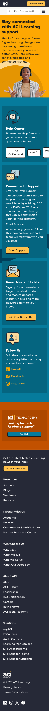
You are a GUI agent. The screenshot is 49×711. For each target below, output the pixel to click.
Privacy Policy (12, 687)
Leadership (10, 592)
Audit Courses (12, 639)
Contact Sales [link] (36, 3)
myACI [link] (34, 152)
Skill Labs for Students (18, 658)
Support (8, 485)
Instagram (18, 383)
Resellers (9, 522)
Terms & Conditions (15, 692)
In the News (11, 606)
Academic (9, 517)
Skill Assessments (15, 648)
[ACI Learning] (5, 3)
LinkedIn (16, 369)
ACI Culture (11, 587)
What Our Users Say (16, 564)
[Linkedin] (5, 703)
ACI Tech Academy (15, 611)
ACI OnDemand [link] (15, 152)
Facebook (17, 376)
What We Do (11, 554)
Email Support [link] (17, 250)
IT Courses (10, 634)
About (7, 582)
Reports (8, 500)
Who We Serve (13, 559)
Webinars (9, 495)
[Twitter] (17, 703)
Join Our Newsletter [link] (21, 317)
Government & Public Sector (22, 527)
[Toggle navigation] (43, 11)
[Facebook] (23, 703)
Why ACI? (9, 549)
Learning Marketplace (17, 643)
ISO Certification (14, 596)
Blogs (7, 490)
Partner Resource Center (19, 532)
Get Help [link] (24, 434)
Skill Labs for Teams (16, 653)
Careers (8, 601)
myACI (7, 629)
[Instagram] (11, 703)
